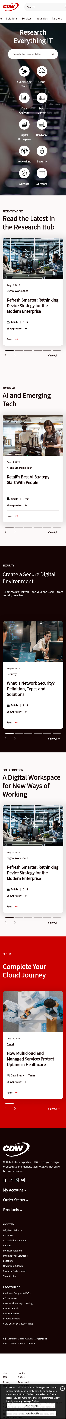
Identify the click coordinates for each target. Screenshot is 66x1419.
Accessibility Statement (15, 1240)
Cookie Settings (31, 1405)
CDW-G (13, 1343)
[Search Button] (53, 54)
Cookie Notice (21, 1375)
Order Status (14, 1199)
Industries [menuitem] (42, 18)
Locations (8, 1260)
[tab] (9, 350)
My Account (13, 1190)
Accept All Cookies (31, 1413)
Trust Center (9, 1276)
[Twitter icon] (17, 1180)
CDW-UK (31, 1343)
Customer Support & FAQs (16, 1293)
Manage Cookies (31, 1401)
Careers (7, 1245)
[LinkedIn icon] (11, 1180)
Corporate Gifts (11, 1313)
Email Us (43, 1338)
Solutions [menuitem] (11, 18)
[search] (41, 7)
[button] (6, 355)
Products (11, 1209)
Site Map (5, 1375)
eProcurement (10, 1298)
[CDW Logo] (10, 7)
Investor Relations (12, 1250)
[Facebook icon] (5, 1180)
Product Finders (11, 1318)
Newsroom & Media (13, 1265)
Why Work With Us (12, 1230)
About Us (8, 1235)
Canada (21, 1343)
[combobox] (30, 54)
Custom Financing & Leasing (18, 1303)
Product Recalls (11, 1308)
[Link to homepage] (10, 7)
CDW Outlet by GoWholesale (18, 1323)
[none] (12, 18)
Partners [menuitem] (57, 18)
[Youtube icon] (23, 1180)
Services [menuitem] (27, 18)
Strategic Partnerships (14, 1271)
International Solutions (15, 1255)
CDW (5, 1343)
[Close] (62, 1388)
